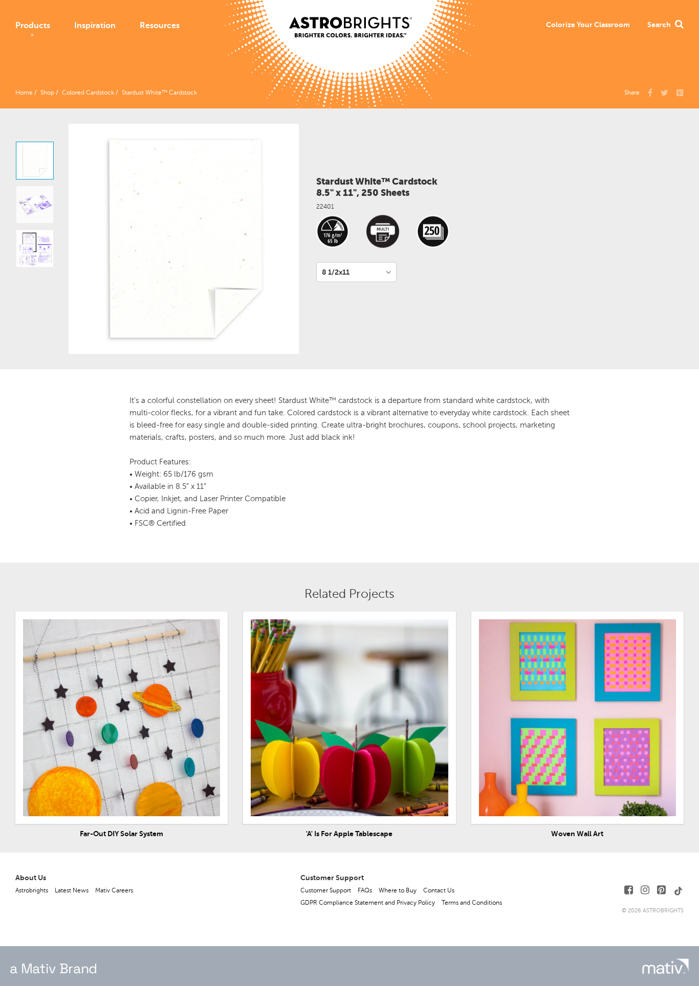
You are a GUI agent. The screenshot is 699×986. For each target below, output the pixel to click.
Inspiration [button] (95, 25)
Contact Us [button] (438, 890)
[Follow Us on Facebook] (628, 890)
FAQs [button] (365, 890)
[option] (34, 160)
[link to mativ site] (665, 966)
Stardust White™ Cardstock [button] (159, 92)
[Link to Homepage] (350, 19)
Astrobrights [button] (31, 890)
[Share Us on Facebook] (650, 92)
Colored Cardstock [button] (88, 92)
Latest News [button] (72, 890)
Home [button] (24, 92)
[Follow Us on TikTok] (678, 890)
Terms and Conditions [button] (472, 902)
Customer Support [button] (325, 890)
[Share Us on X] (664, 92)
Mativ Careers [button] (114, 890)
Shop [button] (47, 92)
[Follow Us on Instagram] (645, 890)
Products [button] (32, 25)
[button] (588, 24)
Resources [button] (160, 25)
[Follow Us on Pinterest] (661, 890)
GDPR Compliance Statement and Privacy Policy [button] (367, 902)
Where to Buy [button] (398, 890)
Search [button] (659, 24)
